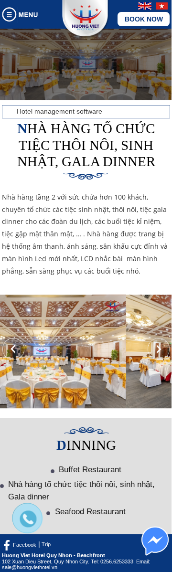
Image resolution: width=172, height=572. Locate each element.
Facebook (24, 544)
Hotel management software (59, 111)
